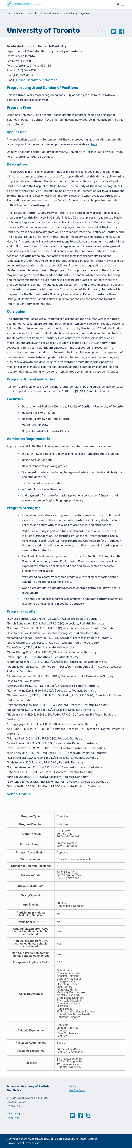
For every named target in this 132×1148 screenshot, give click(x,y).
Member (34, 13)
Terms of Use (31, 1143)
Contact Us (75, 1086)
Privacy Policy (15, 1143)
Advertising (13, 1113)
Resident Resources (52, 13)
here (94, 144)
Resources (22, 13)
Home (10, 13)
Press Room (13, 1117)
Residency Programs (77, 13)
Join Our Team (77, 1090)
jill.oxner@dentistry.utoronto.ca (36, 80)
